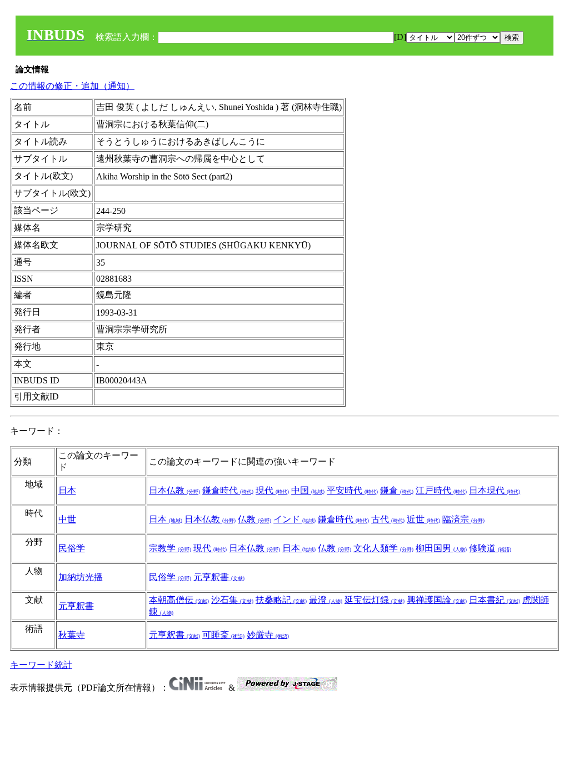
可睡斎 (223, 635)
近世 (423, 519)
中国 (308, 490)
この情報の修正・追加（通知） (72, 86)
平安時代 (352, 490)
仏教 (254, 519)
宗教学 (170, 548)
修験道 (490, 548)
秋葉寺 (71, 635)
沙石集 (232, 600)
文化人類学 (383, 548)
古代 (388, 519)
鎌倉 (396, 490)
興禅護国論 (437, 600)
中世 (67, 519)
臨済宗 (463, 519)
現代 (272, 490)
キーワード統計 (41, 665)
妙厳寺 (268, 635)
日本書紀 (494, 600)
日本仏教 (174, 490)
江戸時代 (441, 490)
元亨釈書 (218, 577)
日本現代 (494, 490)
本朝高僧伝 (179, 600)
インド (294, 519)
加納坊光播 (80, 577)
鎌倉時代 (227, 490)
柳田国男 (441, 548)
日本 (67, 490)
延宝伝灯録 (375, 600)
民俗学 (71, 548)
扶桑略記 (281, 600)
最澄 (325, 600)
